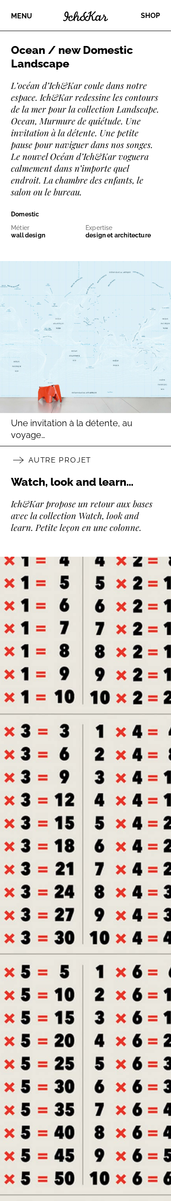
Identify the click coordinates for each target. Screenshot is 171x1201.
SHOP (150, 15)
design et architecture (118, 235)
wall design (28, 235)
